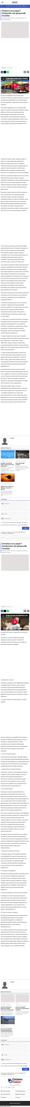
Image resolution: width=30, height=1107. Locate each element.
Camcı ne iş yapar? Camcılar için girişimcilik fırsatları (22, 1008)
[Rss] (14, 1087)
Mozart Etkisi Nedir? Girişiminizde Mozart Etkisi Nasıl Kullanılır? (7, 1030)
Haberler (9, 17)
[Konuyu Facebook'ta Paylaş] (2, 72)
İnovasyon (7, 1003)
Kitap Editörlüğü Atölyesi (19, 463)
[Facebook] (2, 1087)
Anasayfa (4, 17)
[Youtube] (9, 1087)
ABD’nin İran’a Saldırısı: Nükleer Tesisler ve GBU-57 (7, 488)
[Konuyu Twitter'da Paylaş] (5, 72)
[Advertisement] (15, 52)
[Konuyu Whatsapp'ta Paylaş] (8, 72)
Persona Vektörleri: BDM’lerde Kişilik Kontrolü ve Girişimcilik (7, 1008)
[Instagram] (7, 1087)
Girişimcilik (3, 483)
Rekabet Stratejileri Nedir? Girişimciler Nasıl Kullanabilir (7, 464)
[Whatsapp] (11, 1087)
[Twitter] (4, 1087)
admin (12, 438)
